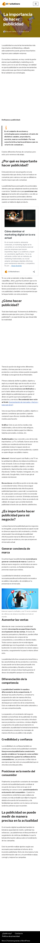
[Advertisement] (20, 97)
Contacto (19, 934)
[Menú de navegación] (35, 4)
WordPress (25, 941)
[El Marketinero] (11, 4)
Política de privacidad (11, 936)
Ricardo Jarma (11, 31)
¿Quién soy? (7, 934)
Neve (4, 941)
